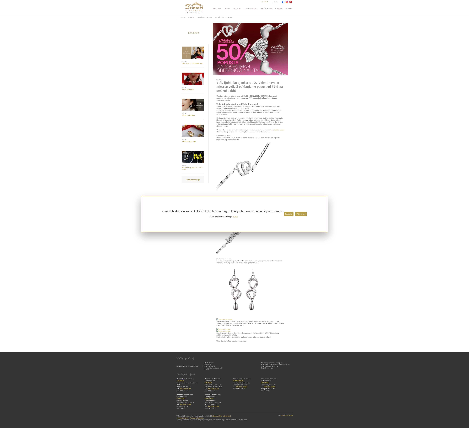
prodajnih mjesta (278, 130)
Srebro (191, 17)
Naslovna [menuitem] (217, 8)
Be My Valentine (188, 89)
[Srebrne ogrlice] (223, 329)
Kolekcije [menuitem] (237, 8)
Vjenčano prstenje (204, 17)
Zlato (183, 17)
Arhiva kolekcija (193, 180)
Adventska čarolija (189, 141)
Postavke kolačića (197, 418)
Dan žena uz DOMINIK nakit (192, 63)
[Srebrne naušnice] (243, 317)
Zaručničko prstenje (223, 17)
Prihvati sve (301, 214)
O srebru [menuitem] (279, 8)
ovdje (235, 217)
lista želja (264, 1)
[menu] (234, 8)
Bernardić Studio (287, 415)
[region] (234, 214)
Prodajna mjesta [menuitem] (250, 8)
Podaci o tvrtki (182, 418)
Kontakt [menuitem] (289, 8)
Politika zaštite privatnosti (221, 416)
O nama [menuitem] (227, 8)
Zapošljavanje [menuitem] (266, 8)
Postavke (288, 214)
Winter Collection (188, 115)
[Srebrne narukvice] (243, 253)
